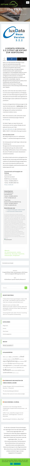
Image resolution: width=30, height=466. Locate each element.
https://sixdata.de (8, 184)
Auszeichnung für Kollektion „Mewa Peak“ (13, 419)
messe (13, 365)
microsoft (16, 365)
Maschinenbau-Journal (11, 402)
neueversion (21, 253)
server (12, 367)
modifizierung (8, 253)
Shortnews (5, 331)
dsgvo (19, 361)
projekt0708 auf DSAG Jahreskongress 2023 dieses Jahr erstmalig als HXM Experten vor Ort (15, 272)
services (19, 367)
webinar (14, 372)
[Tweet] (22, 59)
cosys (9, 359)
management (7, 365)
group (4, 363)
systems (23, 370)
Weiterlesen (17, 463)
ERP (25, 361)
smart (22, 367)
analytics (7, 356)
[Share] (12, 59)
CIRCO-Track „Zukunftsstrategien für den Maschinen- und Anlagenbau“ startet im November (13, 414)
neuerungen (15, 253)
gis (5, 252)
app (10, 356)
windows (17, 372)
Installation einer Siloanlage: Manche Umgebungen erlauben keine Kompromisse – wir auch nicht (15, 408)
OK (11, 463)
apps (12, 356)
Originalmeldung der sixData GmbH (16, 209)
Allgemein (7, 250)
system (19, 370)
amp (4, 356)
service (15, 367)
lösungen (22, 363)
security (9, 367)
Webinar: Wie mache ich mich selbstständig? (14, 394)
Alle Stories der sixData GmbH (14, 211)
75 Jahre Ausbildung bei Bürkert (11, 391)
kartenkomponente (11, 252)
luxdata (19, 252)
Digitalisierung (12, 361)
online (24, 365)
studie (16, 370)
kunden (10, 363)
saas (3, 367)
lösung (18, 363)
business (15, 356)
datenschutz (21, 359)
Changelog (7, 119)
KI (7, 363)
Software (7, 370)
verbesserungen (8, 255)
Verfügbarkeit (16, 255)
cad (19, 356)
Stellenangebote (7, 334)
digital (5, 361)
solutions (13, 370)
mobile (21, 365)
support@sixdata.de (9, 129)
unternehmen (7, 372)
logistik (14, 363)
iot (6, 363)
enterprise (22, 361)
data (13, 359)
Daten (17, 359)
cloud (22, 356)
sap (5, 367)
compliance (5, 359)
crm (11, 359)
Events (4, 328)
